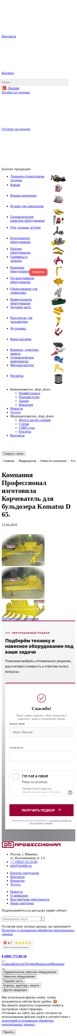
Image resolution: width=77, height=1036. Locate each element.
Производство (29, 397)
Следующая (29, 618)
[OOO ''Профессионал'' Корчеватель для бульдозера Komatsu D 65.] (23, 565)
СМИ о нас (27, 427)
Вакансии (26, 404)
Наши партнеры (22, 903)
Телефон (16, 747)
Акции (24, 401)
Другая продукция (15, 989)
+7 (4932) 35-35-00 (23, 862)
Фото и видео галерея (34, 420)
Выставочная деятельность (29, 899)
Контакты (17, 435)
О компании (19, 895)
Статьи (24, 424)
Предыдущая (11, 618)
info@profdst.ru (21, 865)
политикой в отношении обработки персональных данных (28, 1022)
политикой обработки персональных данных (50, 821)
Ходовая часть (13, 981)
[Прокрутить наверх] (3, 961)
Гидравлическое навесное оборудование (29, 972)
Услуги (15, 412)
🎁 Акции (10, 88)
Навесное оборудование (19, 976)
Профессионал (29, 393)
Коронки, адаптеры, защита (21, 985)
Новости (16, 408)
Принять (8, 1032)
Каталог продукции (24, 873)
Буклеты (25, 431)
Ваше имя (17, 723)
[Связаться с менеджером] (3, 969)
